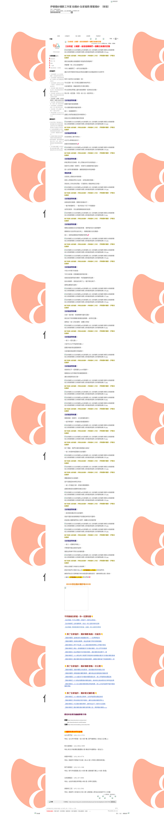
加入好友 (52, 11)
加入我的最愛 (67, 11)
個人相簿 (78, 36)
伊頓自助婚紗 (56, 52)
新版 (105, 6)
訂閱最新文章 (75, 11)
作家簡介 (98, 36)
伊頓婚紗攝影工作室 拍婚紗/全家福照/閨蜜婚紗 (75, 6)
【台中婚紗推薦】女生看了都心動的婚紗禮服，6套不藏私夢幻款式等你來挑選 (57, 148)
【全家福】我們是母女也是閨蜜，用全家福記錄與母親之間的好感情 (57, 95)
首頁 (58, 36)
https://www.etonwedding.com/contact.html (79, 724)
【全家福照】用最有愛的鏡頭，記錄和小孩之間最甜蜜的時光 (57, 79)
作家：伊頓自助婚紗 (55, 9)
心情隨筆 (106, 794)
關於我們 (56, 811)
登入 (117, 813)
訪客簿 (88, 36)
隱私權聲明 (81, 811)
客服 (86, 811)
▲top (116, 808)
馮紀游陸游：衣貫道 (55, 68)
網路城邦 (115, 1)
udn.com (116, 811)
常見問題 (62, 811)
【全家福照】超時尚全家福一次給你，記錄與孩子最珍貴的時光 (57, 84)
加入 (120, 813)
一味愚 (52, 65)
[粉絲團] (35, 813)
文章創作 (67, 36)
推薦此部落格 (59, 11)
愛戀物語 (112, 794)
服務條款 (68, 811)
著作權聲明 (74, 811)
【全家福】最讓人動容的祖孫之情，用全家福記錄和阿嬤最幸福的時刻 (57, 90)
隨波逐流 (52, 59)
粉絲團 (38, 813)
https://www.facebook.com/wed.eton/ (77, 720)
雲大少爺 (52, 61)
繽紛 (51, 63)
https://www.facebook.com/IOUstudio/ (76, 722)
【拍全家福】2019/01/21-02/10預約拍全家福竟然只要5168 (57, 114)
